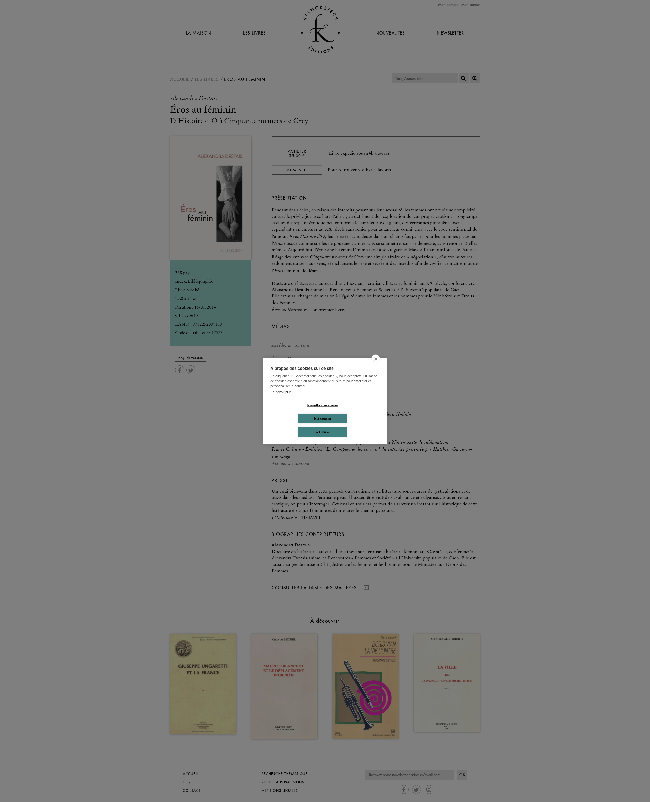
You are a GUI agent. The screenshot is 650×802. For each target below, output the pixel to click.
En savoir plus (280, 392)
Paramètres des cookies (322, 405)
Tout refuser (322, 432)
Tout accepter (322, 418)
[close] (375, 359)
